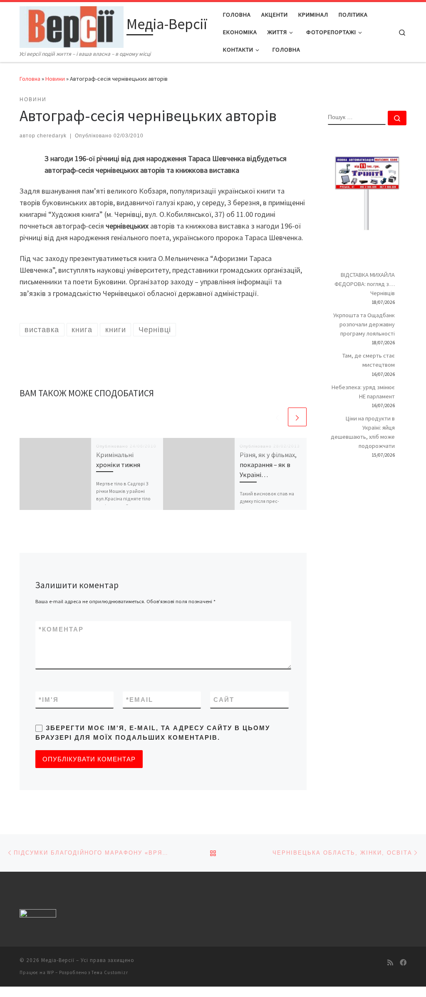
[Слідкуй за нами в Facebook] (403, 962)
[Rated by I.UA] (38, 915)
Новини (55, 78)
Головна (30, 78)
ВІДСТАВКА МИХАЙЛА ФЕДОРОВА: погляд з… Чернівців (364, 284)
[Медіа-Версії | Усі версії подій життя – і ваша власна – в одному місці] (72, 25)
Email (139, 699)
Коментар (61, 629)
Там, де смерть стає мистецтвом (368, 360)
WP (50, 972)
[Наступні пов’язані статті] (297, 417)
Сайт (223, 699)
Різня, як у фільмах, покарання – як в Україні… (268, 464)
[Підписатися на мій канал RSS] (390, 962)
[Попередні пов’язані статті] (277, 417)
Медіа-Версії (57, 960)
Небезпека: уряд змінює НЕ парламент (363, 391)
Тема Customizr (110, 972)
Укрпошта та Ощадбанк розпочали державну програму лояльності (364, 324)
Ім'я (49, 699)
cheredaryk (52, 136)
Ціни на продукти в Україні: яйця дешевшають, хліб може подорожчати (363, 432)
